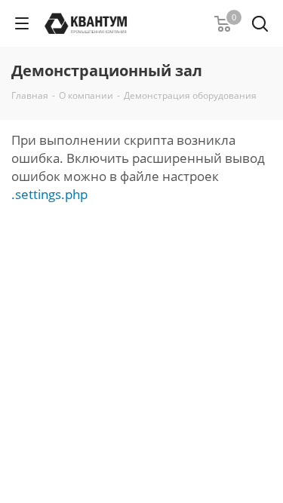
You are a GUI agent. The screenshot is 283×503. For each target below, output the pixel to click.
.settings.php (49, 194)
